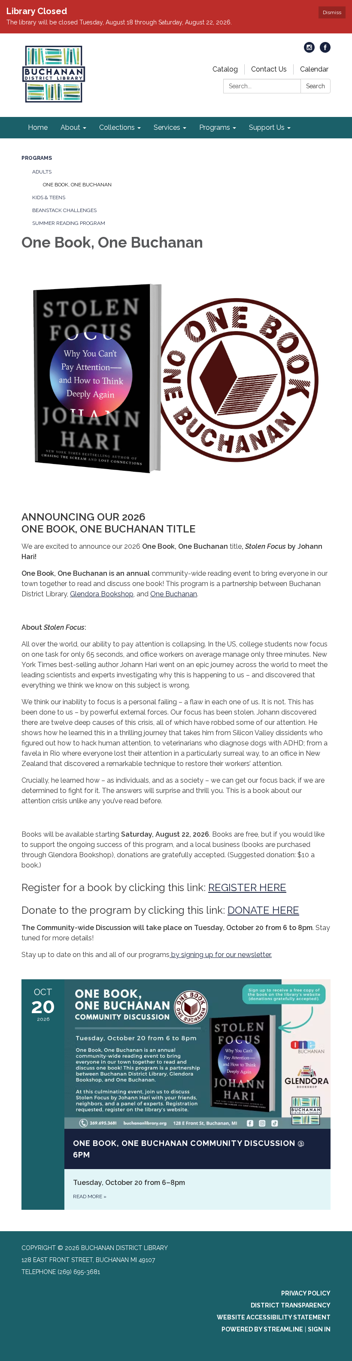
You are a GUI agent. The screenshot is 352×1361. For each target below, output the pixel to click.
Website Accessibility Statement (274, 1317)
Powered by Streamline (262, 1329)
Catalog (225, 69)
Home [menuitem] (38, 127)
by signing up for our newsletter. (221, 955)
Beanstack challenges (64, 210)
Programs (36, 158)
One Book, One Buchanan (77, 185)
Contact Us (269, 69)
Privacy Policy (306, 1293)
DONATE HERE (263, 910)
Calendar (314, 69)
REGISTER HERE (247, 887)
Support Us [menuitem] (267, 127)
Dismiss (332, 12)
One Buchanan (173, 594)
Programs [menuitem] (214, 127)
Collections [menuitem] (117, 127)
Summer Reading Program (68, 223)
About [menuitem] (70, 127)
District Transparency (291, 1305)
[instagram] (309, 50)
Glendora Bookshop (102, 594)
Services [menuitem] (167, 127)
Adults (42, 172)
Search (315, 86)
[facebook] (325, 50)
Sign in (319, 1329)
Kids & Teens (48, 197)
